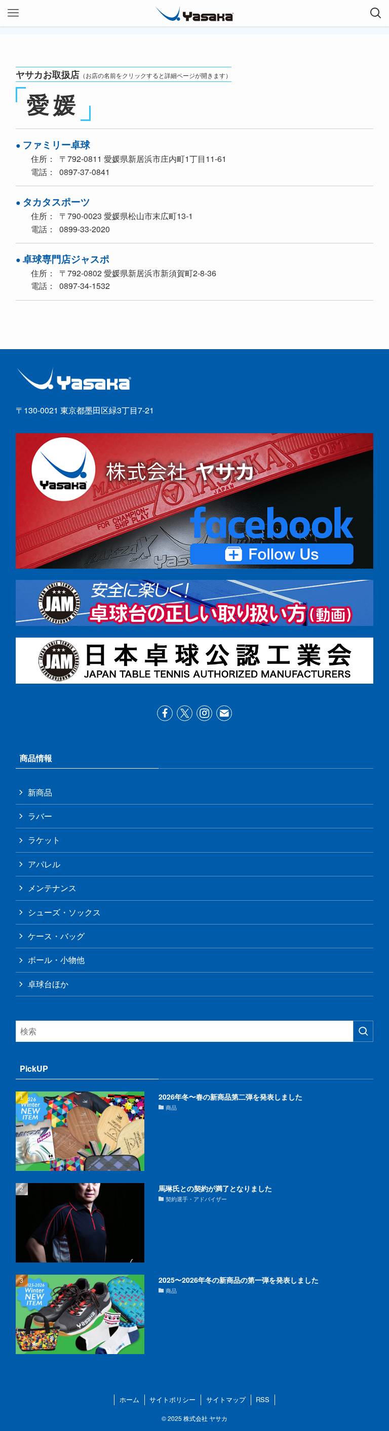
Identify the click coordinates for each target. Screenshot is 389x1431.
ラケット (44, 840)
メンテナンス (52, 888)
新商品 (40, 792)
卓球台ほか (48, 984)
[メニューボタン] (13, 13)
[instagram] (204, 713)
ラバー (40, 816)
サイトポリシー (172, 1399)
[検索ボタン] (376, 13)
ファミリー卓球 (56, 144)
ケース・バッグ (56, 936)
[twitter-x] (184, 713)
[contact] (224, 713)
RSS (262, 1399)
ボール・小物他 (56, 959)
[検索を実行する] (363, 1031)
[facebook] (165, 713)
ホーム (129, 1399)
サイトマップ (226, 1399)
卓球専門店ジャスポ (66, 258)
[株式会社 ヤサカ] (194, 13)
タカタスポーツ (56, 201)
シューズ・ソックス (64, 912)
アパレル (44, 864)
